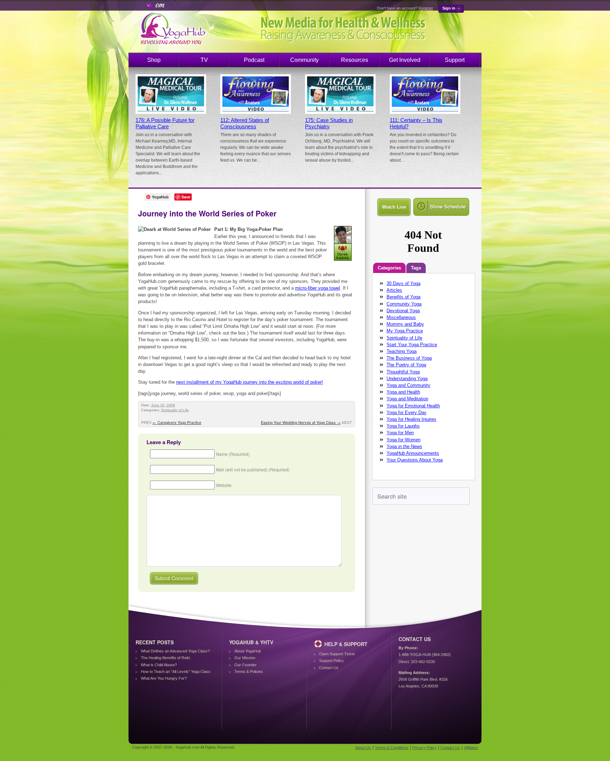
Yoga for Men (400, 432)
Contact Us (329, 668)
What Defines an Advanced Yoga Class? (175, 651)
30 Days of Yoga (403, 283)
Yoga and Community (408, 385)
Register (426, 8)
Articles (394, 290)
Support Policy (331, 660)
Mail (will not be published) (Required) (252, 469)
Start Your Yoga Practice (412, 344)
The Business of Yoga (409, 358)
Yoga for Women (403, 439)
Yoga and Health (403, 392)
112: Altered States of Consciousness (244, 123)
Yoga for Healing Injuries (411, 419)
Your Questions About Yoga (415, 460)
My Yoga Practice (405, 330)
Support (455, 60)
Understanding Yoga (407, 378)
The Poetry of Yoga (406, 364)
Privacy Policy (424, 747)
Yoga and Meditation (407, 398)
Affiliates (471, 747)
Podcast (254, 60)
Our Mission (244, 658)
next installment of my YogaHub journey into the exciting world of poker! (249, 382)
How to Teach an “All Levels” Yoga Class (175, 671)
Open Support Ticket (337, 654)
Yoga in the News (404, 446)
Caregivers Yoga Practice (176, 422)
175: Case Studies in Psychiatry (329, 123)
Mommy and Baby (405, 324)
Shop (154, 60)
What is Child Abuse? (159, 665)
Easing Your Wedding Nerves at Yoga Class (301, 422)
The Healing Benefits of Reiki (165, 658)
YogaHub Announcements (413, 453)
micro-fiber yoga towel (317, 288)
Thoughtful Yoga (403, 371)
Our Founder (245, 665)
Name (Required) (233, 454)
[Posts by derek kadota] (343, 262)
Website (224, 485)
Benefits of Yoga (403, 297)
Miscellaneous (401, 317)
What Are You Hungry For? (164, 678)
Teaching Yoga (402, 351)
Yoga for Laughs (403, 426)
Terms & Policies (248, 671)
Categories (389, 268)
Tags (416, 268)
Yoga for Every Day (406, 412)
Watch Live (394, 207)
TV (204, 60)
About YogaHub (247, 651)
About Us (363, 747)
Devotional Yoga (403, 310)
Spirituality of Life (175, 410)
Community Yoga (404, 304)
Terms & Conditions (391, 747)
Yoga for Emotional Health (413, 405)
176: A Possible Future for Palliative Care (165, 123)
